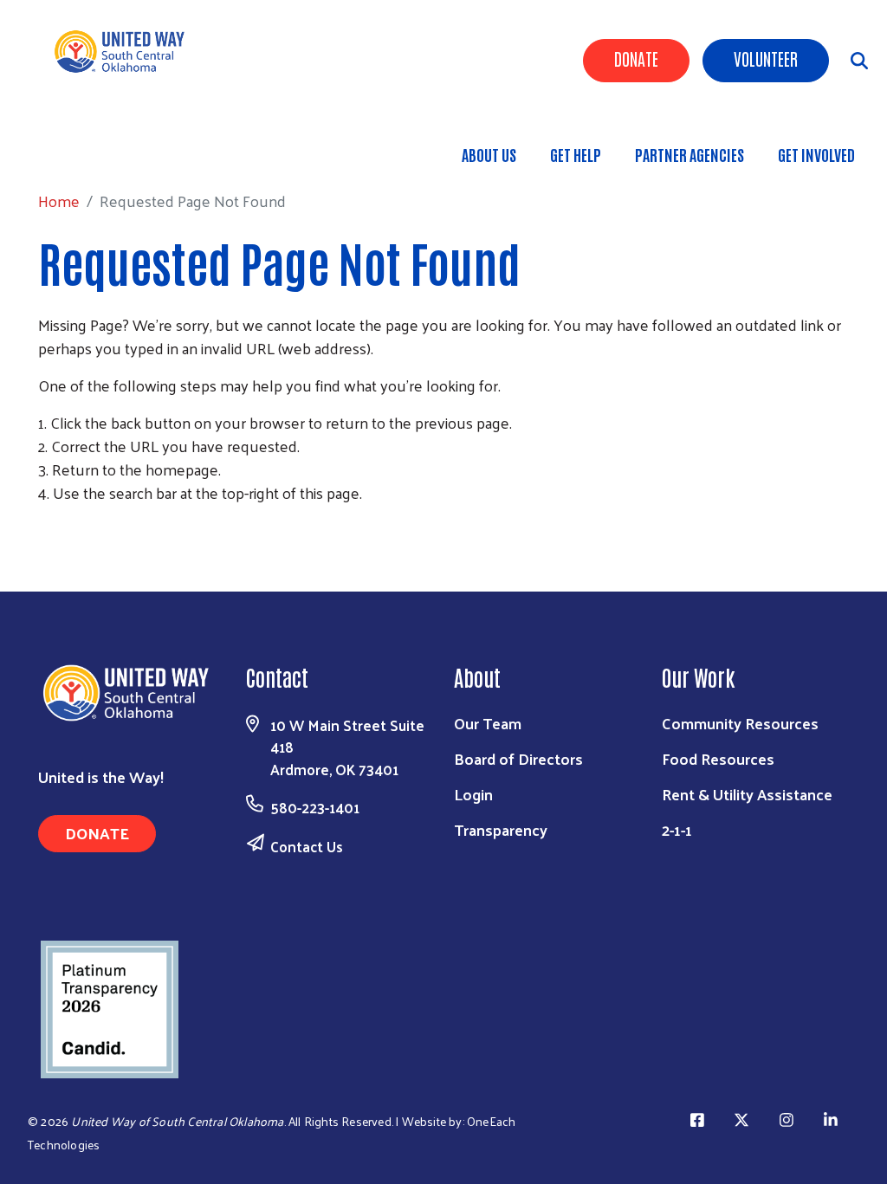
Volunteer (766, 58)
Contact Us (306, 846)
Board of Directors (518, 758)
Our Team (487, 722)
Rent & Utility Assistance (747, 793)
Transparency (500, 829)
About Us (489, 154)
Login (473, 793)
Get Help (575, 154)
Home (103, 146)
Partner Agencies (689, 154)
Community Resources (740, 722)
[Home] (130, 51)
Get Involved (816, 154)
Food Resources (718, 758)
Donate (636, 58)
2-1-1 (677, 829)
